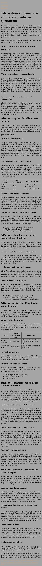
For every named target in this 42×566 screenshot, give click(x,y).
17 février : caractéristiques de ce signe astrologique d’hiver (20, 560)
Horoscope (4, 5)
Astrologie (4, 2)
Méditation (4, 8)
